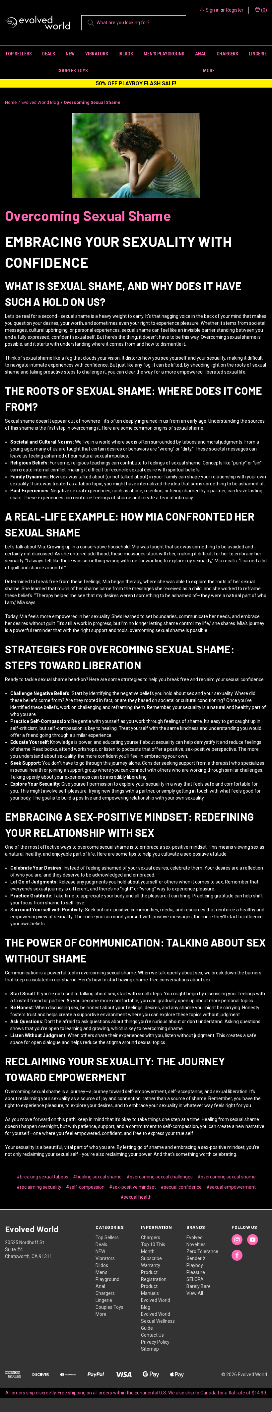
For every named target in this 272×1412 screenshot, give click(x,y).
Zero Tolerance (202, 1251)
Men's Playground (164, 53)
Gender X (196, 1258)
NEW (70, 53)
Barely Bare (198, 1286)
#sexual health (136, 1197)
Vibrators (96, 53)
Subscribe (151, 1258)
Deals (48, 53)
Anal (200, 53)
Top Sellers (18, 53)
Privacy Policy (155, 1342)
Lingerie (258, 53)
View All (194, 1293)
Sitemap (150, 1349)
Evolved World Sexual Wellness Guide (158, 1321)
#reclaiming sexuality (39, 1187)
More (101, 1314)
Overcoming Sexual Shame (88, 215)
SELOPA (195, 1279)
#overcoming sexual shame (226, 1176)
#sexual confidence (181, 1187)
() (263, 10)
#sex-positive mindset (132, 1187)
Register (234, 10)
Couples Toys (72, 70)
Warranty (150, 1265)
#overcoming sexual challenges (159, 1176)
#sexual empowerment (231, 1187)
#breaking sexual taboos (42, 1176)
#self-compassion (85, 1187)
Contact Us (152, 1335)
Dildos (125, 53)
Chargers (227, 53)
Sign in (213, 10)
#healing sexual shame (97, 1176)
